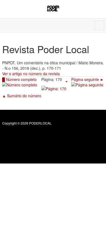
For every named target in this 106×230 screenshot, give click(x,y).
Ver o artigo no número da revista (31, 73)
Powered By (27, 135)
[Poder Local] (53, 8)
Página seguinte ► (87, 79)
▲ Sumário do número (21, 95)
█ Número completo (19, 79)
